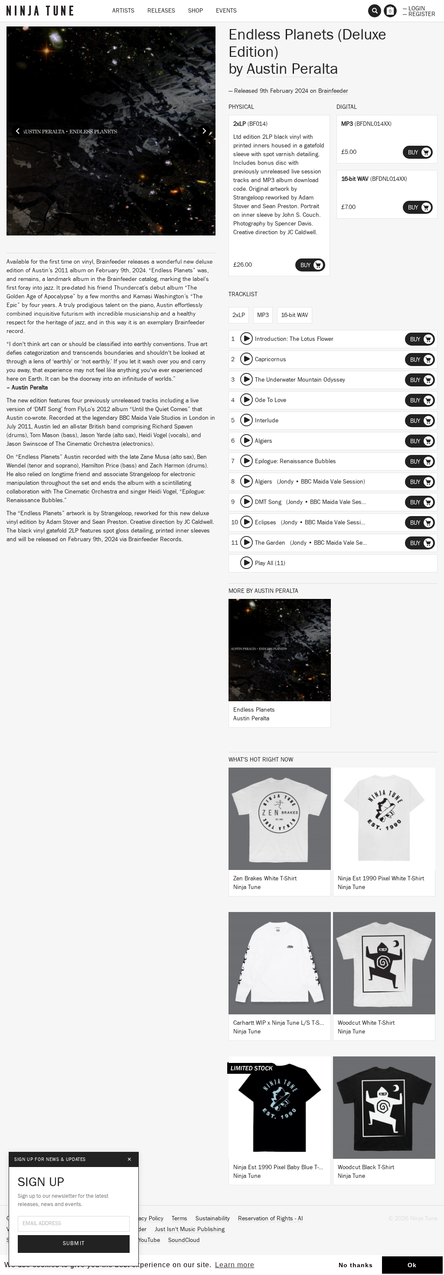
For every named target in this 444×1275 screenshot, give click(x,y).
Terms (179, 1219)
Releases (161, 11)
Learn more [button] (235, 1264)
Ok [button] (412, 1265)
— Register (419, 13)
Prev (18, 131)
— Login (414, 8)
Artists (123, 11)
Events (226, 11)
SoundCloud (184, 1240)
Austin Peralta (292, 69)
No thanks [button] (356, 1265)
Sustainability (213, 1219)
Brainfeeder (333, 91)
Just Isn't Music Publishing (190, 1229)
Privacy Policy (146, 1219)
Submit (74, 1243)
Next (204, 131)
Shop (195, 11)
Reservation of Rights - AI (270, 1219)
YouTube (149, 1240)
